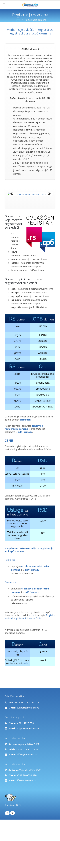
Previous (12, 194)
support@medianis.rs (28, 720)
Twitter (12, 826)
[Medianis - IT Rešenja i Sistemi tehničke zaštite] (30, 5)
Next (48, 194)
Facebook (7, 826)
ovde (31, 627)
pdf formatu (32, 582)
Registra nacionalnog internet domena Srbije (30, 629)
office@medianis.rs (27, 767)
